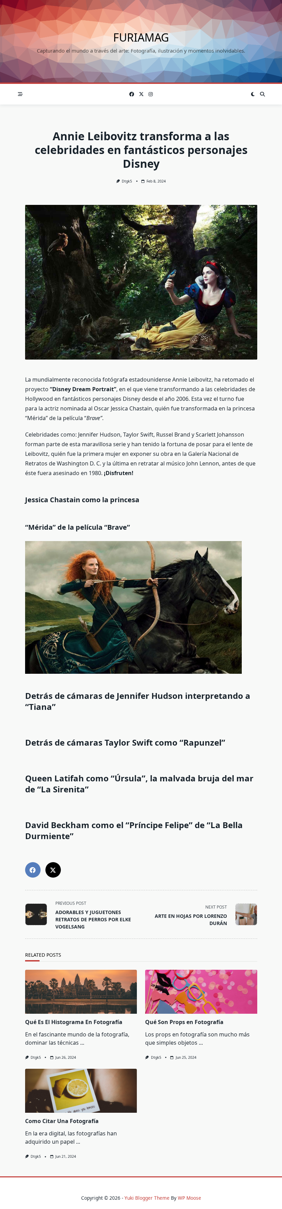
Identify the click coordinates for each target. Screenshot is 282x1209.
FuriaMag (141, 37)
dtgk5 (127, 181)
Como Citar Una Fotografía (62, 1121)
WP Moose (189, 1198)
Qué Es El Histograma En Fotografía (73, 1022)
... (82, 1042)
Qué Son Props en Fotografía (184, 1022)
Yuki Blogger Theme (147, 1198)
